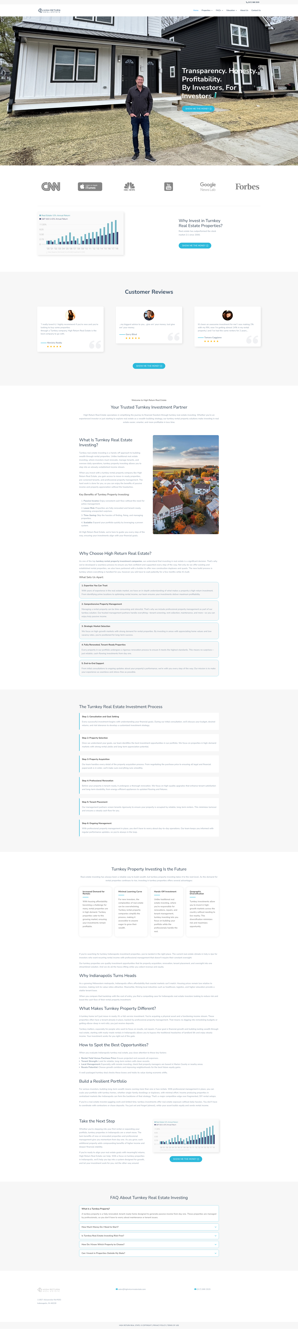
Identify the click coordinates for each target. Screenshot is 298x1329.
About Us (244, 11)
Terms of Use (173, 1325)
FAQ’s (218, 11)
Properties (206, 11)
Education (231, 11)
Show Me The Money (197, 108)
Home (195, 11)
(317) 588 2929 (253, 2)
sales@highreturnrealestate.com (132, 1289)
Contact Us (256, 11)
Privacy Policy (159, 1325)
